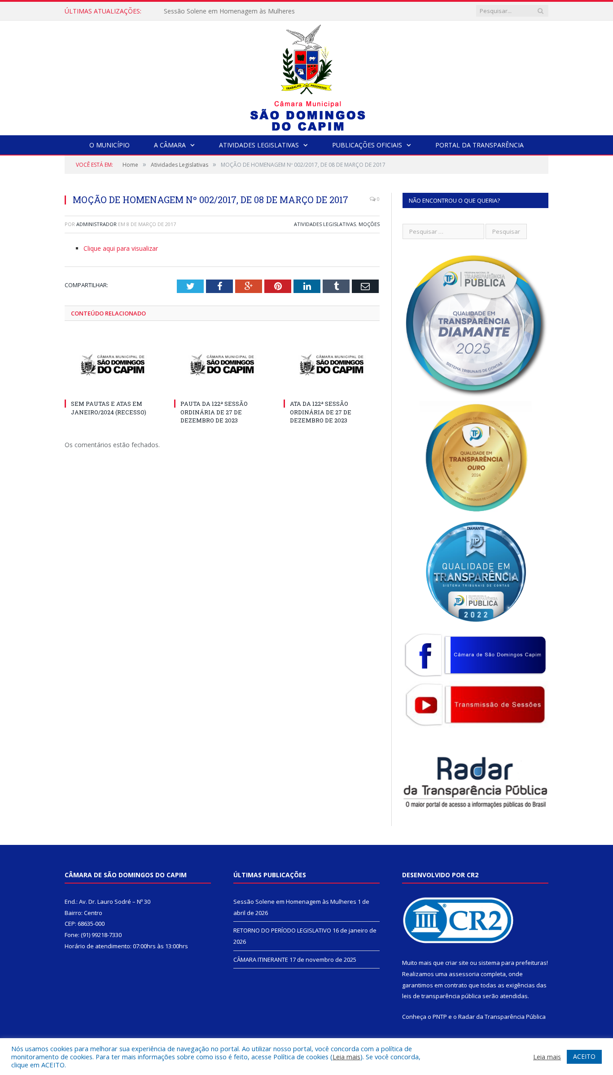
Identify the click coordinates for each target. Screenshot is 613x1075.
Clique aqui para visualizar (120, 248)
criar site (457, 963)
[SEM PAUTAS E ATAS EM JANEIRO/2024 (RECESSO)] (113, 364)
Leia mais (346, 1056)
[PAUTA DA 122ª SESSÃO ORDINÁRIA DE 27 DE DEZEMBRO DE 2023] (222, 364)
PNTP (440, 1017)
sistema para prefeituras (512, 963)
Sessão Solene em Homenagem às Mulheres (294, 901)
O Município (109, 145)
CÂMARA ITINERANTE (260, 959)
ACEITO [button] (584, 1056)
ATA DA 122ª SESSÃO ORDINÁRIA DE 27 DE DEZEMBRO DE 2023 (320, 412)
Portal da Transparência (479, 145)
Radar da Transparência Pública (502, 1017)
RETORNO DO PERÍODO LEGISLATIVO (220, 11)
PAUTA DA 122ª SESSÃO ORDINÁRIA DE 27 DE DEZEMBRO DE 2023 (214, 412)
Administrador (96, 224)
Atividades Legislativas (259, 145)
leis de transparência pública (441, 996)
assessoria (464, 974)
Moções (369, 224)
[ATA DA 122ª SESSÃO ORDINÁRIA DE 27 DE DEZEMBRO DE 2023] (332, 364)
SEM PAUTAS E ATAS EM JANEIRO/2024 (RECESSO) (108, 408)
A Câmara (170, 145)
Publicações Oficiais (367, 145)
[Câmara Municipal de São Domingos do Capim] (307, 75)
